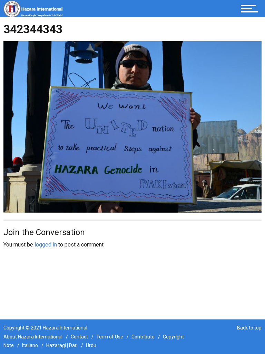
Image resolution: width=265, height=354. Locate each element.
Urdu (91, 345)
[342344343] (132, 126)
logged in (46, 244)
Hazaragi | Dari (62, 345)
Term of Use (109, 336)
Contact (79, 336)
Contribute (143, 336)
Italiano (30, 345)
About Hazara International (32, 336)
